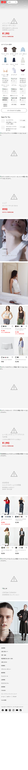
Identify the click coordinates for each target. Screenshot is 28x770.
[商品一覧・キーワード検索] (26, 2)
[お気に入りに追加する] (12, 326)
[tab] (3, 5)
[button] (7, 315)
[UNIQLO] (3, 2)
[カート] (22, 2)
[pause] (26, 240)
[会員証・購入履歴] (19, 2)
